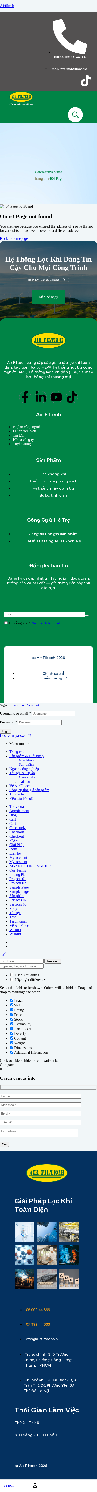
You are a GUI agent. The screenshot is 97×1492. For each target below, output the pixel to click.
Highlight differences (30, 980)
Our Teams (17, 870)
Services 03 (18, 904)
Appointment (19, 811)
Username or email (15, 713)
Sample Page (19, 887)
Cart (12, 819)
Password (8, 722)
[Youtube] (56, 397)
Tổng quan (17, 806)
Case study (27, 777)
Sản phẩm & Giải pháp (26, 756)
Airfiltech (7, 6)
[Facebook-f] (25, 397)
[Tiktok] (86, 80)
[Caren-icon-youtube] (67, 80)
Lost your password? (15, 736)
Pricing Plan (18, 875)
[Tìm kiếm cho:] (22, 961)
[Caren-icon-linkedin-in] (49, 80)
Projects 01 (17, 879)
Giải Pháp (26, 760)
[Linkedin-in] (41, 397)
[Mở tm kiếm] (75, 114)
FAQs (13, 840)
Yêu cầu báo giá (21, 798)
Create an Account (25, 705)
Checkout (16, 832)
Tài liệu (24, 781)
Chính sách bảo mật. (45, 623)
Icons (13, 849)
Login (5, 731)
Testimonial (18, 921)
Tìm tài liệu (17, 794)
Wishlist (15, 930)
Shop (13, 909)
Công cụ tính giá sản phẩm (29, 790)
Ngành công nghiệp (24, 769)
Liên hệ (15, 853)
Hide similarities (26, 975)
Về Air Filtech (20, 786)
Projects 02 (17, 883)
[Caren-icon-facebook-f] (31, 80)
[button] (48, 297)
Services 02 (18, 900)
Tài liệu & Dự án (22, 773)
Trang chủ (41, 178)
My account (18, 858)
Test (12, 917)
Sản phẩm (26, 764)
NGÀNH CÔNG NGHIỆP (30, 866)
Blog (13, 815)
